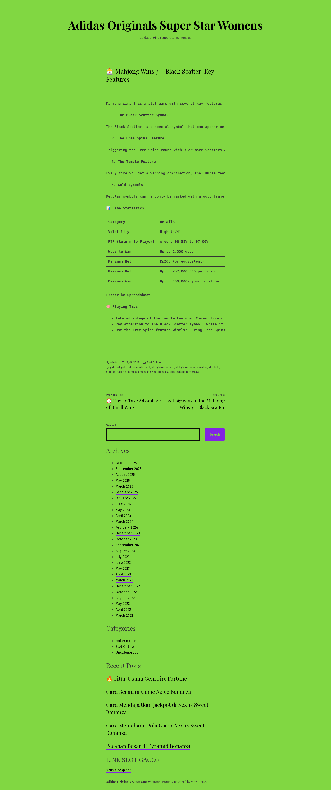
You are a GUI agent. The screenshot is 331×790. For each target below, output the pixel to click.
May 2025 (123, 480)
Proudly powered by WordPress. (184, 782)
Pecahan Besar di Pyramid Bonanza (148, 745)
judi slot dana (129, 367)
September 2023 (128, 545)
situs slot (144, 367)
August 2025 (125, 474)
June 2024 (123, 504)
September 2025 (128, 469)
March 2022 (124, 615)
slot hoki (214, 367)
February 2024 (127, 527)
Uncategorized (127, 652)
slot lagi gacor (115, 372)
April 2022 (123, 609)
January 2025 (126, 498)
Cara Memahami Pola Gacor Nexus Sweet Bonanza (155, 729)
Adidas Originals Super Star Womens (165, 24)
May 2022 (123, 604)
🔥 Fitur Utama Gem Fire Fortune (146, 678)
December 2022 (128, 586)
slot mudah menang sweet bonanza (147, 372)
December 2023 (128, 533)
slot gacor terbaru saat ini (191, 367)
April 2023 (123, 574)
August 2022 (125, 598)
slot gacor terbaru (163, 367)
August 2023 (125, 551)
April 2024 (123, 516)
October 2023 (126, 539)
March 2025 (124, 486)
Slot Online (154, 362)
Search (111, 425)
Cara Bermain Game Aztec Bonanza (148, 691)
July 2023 (123, 557)
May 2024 (123, 510)
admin (113, 362)
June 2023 (123, 562)
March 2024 (124, 521)
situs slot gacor (118, 770)
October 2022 (126, 592)
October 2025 (126, 463)
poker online (126, 641)
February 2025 (127, 492)
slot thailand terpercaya (184, 372)
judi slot (115, 367)
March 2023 (124, 580)
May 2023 (123, 568)
